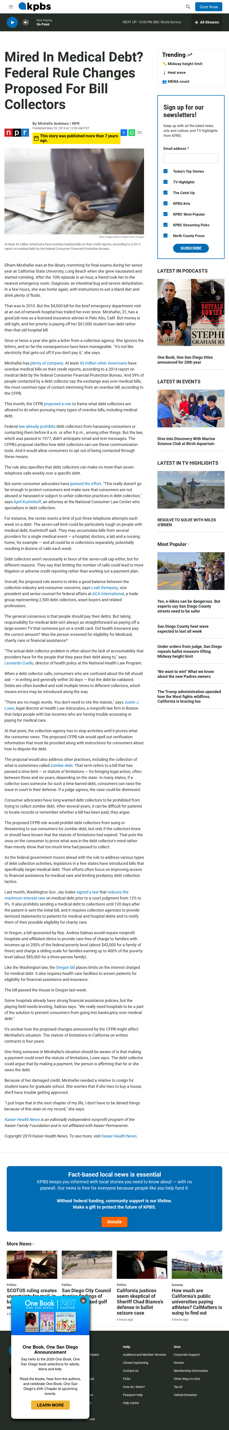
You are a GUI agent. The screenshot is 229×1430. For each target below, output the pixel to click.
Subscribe (190, 248)
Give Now (209, 6)
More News (19, 1244)
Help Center (131, 1403)
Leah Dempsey (104, 587)
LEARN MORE (50, 1405)
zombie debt (62, 765)
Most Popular (172, 544)
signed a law (87, 892)
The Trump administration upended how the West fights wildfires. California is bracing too (189, 696)
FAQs (126, 1379)
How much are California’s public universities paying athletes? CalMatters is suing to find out (197, 1302)
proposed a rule (57, 403)
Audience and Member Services (144, 1354)
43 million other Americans (103, 363)
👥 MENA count (175, 81)
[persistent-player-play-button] (12, 22)
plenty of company (46, 363)
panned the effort (85, 483)
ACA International (108, 593)
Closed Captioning (135, 1362)
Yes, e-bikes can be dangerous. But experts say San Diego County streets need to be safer (188, 606)
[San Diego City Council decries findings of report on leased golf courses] (87, 1265)
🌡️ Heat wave (174, 72)
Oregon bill (65, 967)
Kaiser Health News (119, 1136)
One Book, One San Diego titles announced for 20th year (185, 360)
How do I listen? (134, 1387)
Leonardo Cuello (19, 663)
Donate (114, 1221)
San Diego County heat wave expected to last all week (183, 629)
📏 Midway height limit (182, 64)
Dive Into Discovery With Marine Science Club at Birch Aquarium (186, 441)
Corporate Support (187, 1354)
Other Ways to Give (187, 1379)
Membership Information (191, 1371)
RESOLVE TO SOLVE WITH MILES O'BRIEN (186, 522)
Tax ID (178, 1387)
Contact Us (130, 1371)
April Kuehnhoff (27, 501)
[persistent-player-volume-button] (26, 22)
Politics (11, 1285)
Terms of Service (83, 1419)
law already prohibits (37, 426)
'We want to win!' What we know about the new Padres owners (185, 674)
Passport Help (133, 1395)
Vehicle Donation (185, 1395)
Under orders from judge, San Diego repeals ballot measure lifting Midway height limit (189, 651)
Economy (177, 1285)
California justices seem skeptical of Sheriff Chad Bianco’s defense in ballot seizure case (140, 1302)
